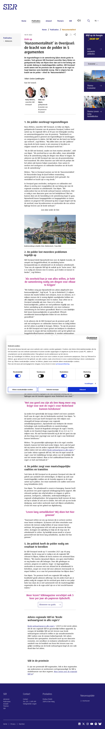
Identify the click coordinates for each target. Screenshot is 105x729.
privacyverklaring (62, 364)
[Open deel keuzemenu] (75, 34)
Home (24, 21)
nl (96, 21)
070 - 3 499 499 (31, 702)
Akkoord (82, 389)
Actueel (49, 21)
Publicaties (36, 21)
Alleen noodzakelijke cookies (22, 389)
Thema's (60, 21)
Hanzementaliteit (69, 30)
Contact (25, 699)
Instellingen (89, 383)
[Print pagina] (66, 35)
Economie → (93, 64)
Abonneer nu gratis (47, 604)
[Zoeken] (89, 21)
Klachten (22, 724)
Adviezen (8, 41)
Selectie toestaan (52, 389)
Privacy (13, 724)
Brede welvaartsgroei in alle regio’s (41, 626)
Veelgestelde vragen (30, 704)
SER (70, 21)
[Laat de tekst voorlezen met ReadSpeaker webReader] (78, 21)
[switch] (41, 375)
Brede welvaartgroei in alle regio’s (60, 450)
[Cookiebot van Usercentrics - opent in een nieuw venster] (88, 338)
